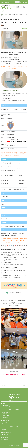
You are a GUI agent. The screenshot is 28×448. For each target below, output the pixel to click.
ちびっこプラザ (5, 417)
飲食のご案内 (6, 415)
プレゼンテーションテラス (7, 413)
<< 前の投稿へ (3, 386)
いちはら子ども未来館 (5, 2)
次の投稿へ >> (24, 386)
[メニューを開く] (26, 2)
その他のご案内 (14, 426)
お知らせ (25, 28)
